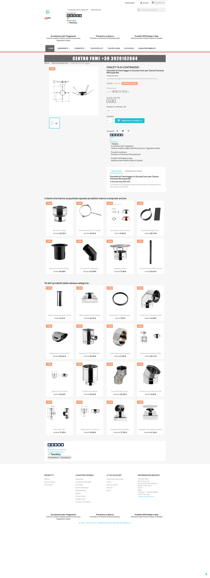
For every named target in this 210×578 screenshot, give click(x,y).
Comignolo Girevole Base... (120, 429)
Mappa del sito (80, 490)
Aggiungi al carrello (129, 120)
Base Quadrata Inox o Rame (90, 315)
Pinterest (128, 131)
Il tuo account (114, 475)
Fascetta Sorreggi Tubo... (150, 230)
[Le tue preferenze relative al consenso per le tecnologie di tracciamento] (206, 574)
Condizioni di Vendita (78, 10)
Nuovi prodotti (49, 482)
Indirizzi (109, 488)
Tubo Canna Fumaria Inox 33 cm (59, 315)
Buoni (109, 490)
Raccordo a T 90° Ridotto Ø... (90, 353)
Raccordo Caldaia (59, 230)
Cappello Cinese (120, 268)
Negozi (78, 493)
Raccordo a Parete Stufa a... (59, 268)
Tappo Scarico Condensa (89, 429)
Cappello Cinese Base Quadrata (150, 429)
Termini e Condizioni (83, 502)
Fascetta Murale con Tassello (90, 230)
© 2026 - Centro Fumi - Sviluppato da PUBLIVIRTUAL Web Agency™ (105, 523)
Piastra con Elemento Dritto (150, 353)
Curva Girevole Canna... (120, 391)
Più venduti (48, 485)
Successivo (65, 457)
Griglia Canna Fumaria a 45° (59, 353)
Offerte (47, 479)
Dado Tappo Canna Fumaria (120, 353)
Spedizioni (96, 10)
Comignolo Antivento (90, 391)
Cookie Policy (80, 499)
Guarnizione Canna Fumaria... (120, 315)
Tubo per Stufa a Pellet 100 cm (150, 268)
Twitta (123, 131)
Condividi (117, 131)
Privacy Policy (80, 496)
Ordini (109, 482)
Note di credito (112, 485)
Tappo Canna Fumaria (59, 391)
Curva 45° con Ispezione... (90, 268)
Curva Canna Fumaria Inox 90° (150, 315)
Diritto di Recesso (82, 488)
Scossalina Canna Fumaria (120, 230)
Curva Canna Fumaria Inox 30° (150, 391)
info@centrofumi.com (146, 496)
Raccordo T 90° (59, 429)
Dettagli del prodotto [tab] (133, 171)
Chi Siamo (79, 485)
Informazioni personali (115, 479)
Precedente (53, 457)
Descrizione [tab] (116, 171)
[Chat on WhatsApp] (47, 11)
